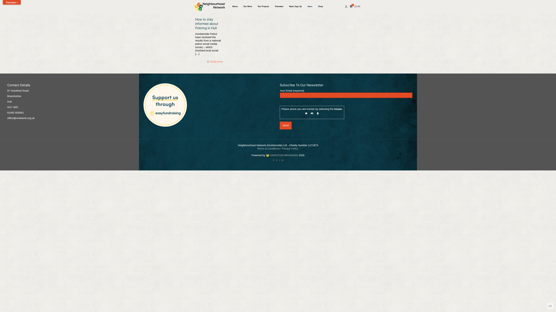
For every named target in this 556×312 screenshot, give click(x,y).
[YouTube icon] (279, 160)
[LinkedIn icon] (282, 160)
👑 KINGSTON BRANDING (282, 155)
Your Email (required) (292, 90)
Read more (216, 61)
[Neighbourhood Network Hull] (209, 6)
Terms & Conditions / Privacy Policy (278, 148)
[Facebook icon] (273, 160)
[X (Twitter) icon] (276, 160)
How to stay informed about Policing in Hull (206, 23)
